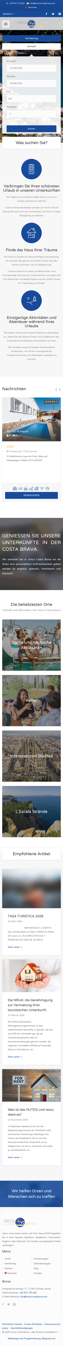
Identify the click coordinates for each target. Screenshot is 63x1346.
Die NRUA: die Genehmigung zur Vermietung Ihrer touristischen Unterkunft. (30, 1005)
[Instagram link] (59, 14)
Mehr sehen (14, 947)
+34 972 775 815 (17, 3)
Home (8, 1258)
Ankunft (11, 61)
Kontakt (38, 1273)
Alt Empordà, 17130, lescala (22, 451)
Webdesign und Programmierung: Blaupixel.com (32, 1338)
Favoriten (32, 7)
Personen (12, 106)
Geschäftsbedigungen (21, 1328)
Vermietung (31, 38)
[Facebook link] (46, 14)
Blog (36, 1268)
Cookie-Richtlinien (33, 1324)
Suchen (31, 128)
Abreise (11, 76)
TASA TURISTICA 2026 (26, 916)
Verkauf (31, 46)
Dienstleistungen (42, 1263)
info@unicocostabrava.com (42, 3)
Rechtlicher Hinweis (12, 1324)
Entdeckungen (41, 1258)
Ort (8, 91)
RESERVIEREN (31, 495)
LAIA (10, 446)
